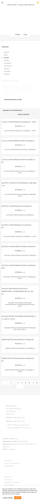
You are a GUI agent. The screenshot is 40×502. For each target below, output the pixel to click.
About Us (7, 477)
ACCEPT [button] (17, 497)
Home (17, 35)
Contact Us (8, 460)
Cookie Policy (9, 485)
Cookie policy (9, 466)
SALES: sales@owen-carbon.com (19, 428)
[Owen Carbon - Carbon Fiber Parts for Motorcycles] (20, 3)
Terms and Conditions (11, 463)
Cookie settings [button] (8, 498)
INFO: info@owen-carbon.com (18, 425)
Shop (25, 35)
